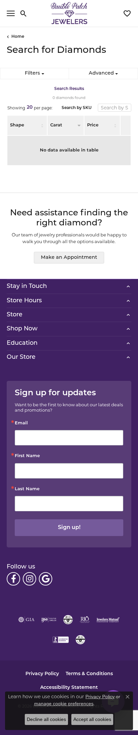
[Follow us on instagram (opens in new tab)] (29, 579)
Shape (17, 125)
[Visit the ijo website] (48, 620)
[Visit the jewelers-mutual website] (108, 620)
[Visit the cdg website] (68, 620)
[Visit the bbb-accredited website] (61, 640)
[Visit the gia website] (26, 620)
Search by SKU (76, 108)
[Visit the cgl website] (80, 640)
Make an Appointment (69, 257)
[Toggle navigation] (10, 13)
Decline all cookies (46, 719)
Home (17, 37)
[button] (23, 13)
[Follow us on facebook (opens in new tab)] (13, 579)
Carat (56, 125)
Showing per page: (30, 107)
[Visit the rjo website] (85, 620)
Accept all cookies (92, 719)
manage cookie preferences (63, 703)
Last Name (27, 489)
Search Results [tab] (69, 89)
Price (92, 125)
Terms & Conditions (89, 673)
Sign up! (69, 527)
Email (21, 423)
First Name (27, 456)
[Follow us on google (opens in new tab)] (45, 579)
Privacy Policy (42, 673)
